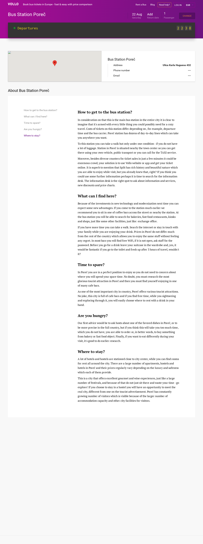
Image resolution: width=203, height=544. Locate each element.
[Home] (13, 4)
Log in (178, 5)
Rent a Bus (141, 4)
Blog (152, 4)
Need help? (164, 4)
